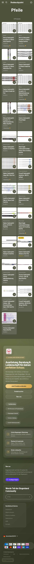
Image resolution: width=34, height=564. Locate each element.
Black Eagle (21, 144)
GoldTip (5, 196)
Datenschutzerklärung (24, 554)
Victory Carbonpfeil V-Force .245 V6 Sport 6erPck (24, 276)
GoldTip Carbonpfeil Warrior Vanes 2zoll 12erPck (9, 200)
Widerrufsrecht (10, 512)
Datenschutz (9, 518)
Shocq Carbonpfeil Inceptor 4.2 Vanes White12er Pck (8, 66)
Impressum (9, 509)
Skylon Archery (6, 144)
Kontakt (8, 524)
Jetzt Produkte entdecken (19, 386)
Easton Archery (22, 62)
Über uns (18, 396)
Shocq (4, 35)
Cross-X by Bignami (23, 171)
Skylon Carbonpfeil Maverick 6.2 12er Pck (24, 200)
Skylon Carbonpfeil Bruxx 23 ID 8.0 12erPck (8, 225)
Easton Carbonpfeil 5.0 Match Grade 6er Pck (24, 66)
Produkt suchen (18, 391)
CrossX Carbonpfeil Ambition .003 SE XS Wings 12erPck (24, 303)
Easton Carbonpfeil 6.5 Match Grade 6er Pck (9, 91)
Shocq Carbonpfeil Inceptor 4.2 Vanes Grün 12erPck (8, 39)
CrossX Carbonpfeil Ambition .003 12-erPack (24, 175)
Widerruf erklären (10, 515)
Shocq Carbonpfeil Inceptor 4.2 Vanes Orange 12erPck (24, 39)
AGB (7, 521)
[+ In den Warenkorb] (14, 30)
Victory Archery (22, 272)
